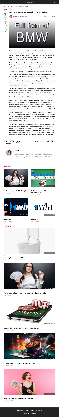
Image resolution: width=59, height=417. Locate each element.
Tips (4, 255)
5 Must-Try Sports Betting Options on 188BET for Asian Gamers (21, 363)
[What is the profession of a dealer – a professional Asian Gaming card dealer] (29, 276)
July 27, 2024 (8, 260)
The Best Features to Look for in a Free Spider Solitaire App (41, 191)
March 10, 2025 (8, 193)
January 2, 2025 (8, 221)
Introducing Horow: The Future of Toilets (15, 258)
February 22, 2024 (9, 330)
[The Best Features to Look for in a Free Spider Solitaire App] (43, 178)
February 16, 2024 (9, 365)
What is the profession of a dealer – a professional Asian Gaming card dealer (25, 293)
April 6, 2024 (8, 295)
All (11, 9)
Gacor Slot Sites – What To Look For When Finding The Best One (21, 328)
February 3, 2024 (9, 400)
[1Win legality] (43, 207)
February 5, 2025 (36, 194)
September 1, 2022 (24, 16)
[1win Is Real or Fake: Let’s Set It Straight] (16, 178)
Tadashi (15, 16)
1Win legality (34, 220)
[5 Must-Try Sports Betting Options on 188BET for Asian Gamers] (29, 346)
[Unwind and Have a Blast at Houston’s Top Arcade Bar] (29, 382)
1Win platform (7, 220)
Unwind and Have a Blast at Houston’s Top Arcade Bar (18, 399)
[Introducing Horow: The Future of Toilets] (29, 241)
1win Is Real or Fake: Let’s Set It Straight (15, 191)
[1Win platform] (16, 207)
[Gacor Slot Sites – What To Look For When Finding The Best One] (29, 311)
